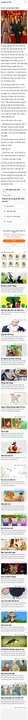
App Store (14, 241)
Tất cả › (25, 252)
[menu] (25, 2)
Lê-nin (21, 139)
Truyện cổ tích (6, 2)
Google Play (14, 245)
